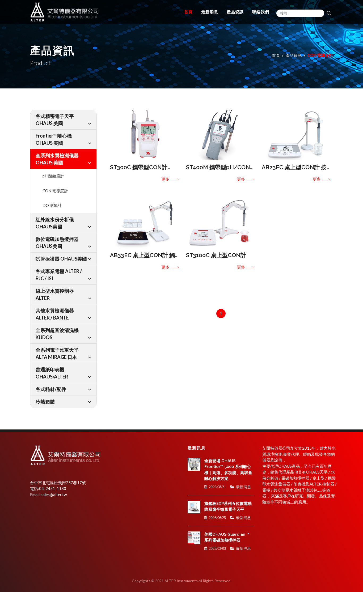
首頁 (276, 55)
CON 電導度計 (55, 190)
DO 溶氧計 (52, 205)
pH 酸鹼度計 (53, 175)
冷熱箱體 (45, 401)
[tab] (63, 120)
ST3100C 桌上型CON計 (216, 255)
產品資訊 (294, 55)
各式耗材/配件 (51, 389)
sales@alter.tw (54, 494)
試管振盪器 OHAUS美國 (61, 259)
